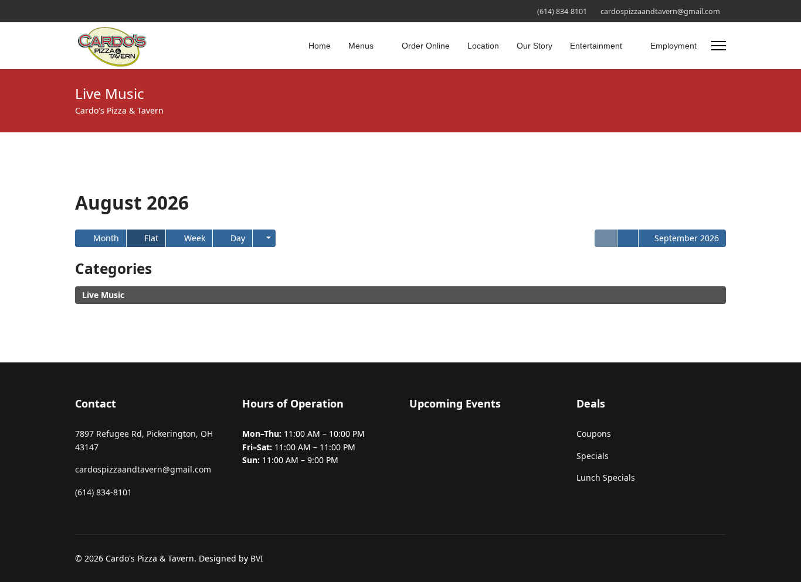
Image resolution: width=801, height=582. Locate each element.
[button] (264, 238)
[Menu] (718, 45)
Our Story (534, 45)
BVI (256, 558)
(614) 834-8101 (562, 11)
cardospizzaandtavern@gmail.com (660, 11)
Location (483, 45)
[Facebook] (78, 10)
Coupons (593, 433)
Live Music (103, 294)
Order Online (426, 45)
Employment (673, 45)
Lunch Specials (605, 477)
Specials (592, 455)
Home (319, 45)
